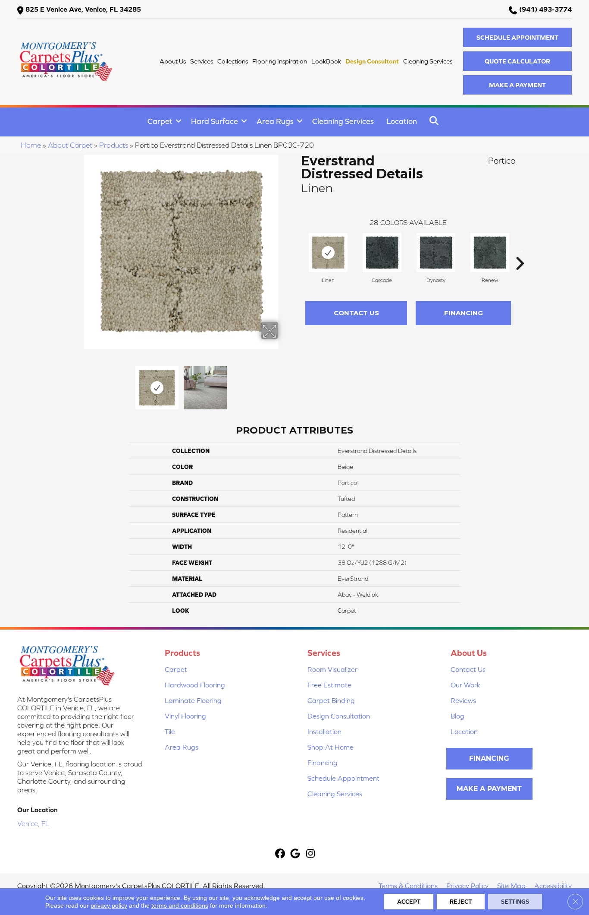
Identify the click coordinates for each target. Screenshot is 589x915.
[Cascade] (382, 252)
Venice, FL (33, 823)
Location (401, 121)
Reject (461, 901)
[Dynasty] (435, 252)
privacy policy (109, 905)
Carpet (159, 121)
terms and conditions (179, 905)
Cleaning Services (343, 121)
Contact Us (356, 313)
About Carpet (70, 145)
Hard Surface (214, 121)
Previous (78, 383)
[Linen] (328, 252)
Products (113, 145)
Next (283, 383)
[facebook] (280, 854)
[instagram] (310, 854)
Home (31, 145)
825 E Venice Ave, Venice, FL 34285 (83, 9)
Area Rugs (275, 121)
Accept (408, 901)
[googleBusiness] (295, 854)
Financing (463, 313)
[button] (517, 37)
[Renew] (489, 252)
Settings (515, 901)
